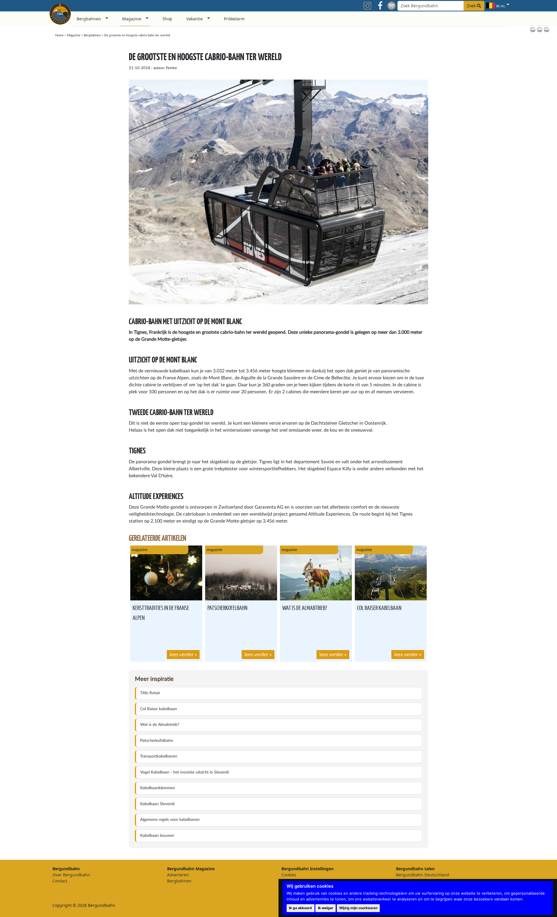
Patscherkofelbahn (227, 607)
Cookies (288, 874)
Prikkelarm (234, 18)
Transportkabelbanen (158, 756)
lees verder (181, 654)
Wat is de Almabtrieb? (304, 607)
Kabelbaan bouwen (157, 836)
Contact (60, 881)
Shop (167, 18)
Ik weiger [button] (325, 908)
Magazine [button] (131, 18)
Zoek (472, 5)
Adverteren (178, 874)
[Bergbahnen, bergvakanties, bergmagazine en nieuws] (60, 12)
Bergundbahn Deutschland (422, 874)
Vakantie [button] (194, 18)
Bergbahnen (92, 35)
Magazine (73, 35)
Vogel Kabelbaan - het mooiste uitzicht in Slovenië (184, 772)
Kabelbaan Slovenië (157, 804)
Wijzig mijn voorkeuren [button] (358, 908)
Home (59, 35)
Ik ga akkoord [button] (300, 908)
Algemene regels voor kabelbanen (170, 820)
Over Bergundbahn (71, 874)
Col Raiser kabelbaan (379, 607)
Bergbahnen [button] (89, 18)
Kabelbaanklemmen (157, 788)
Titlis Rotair (150, 693)
